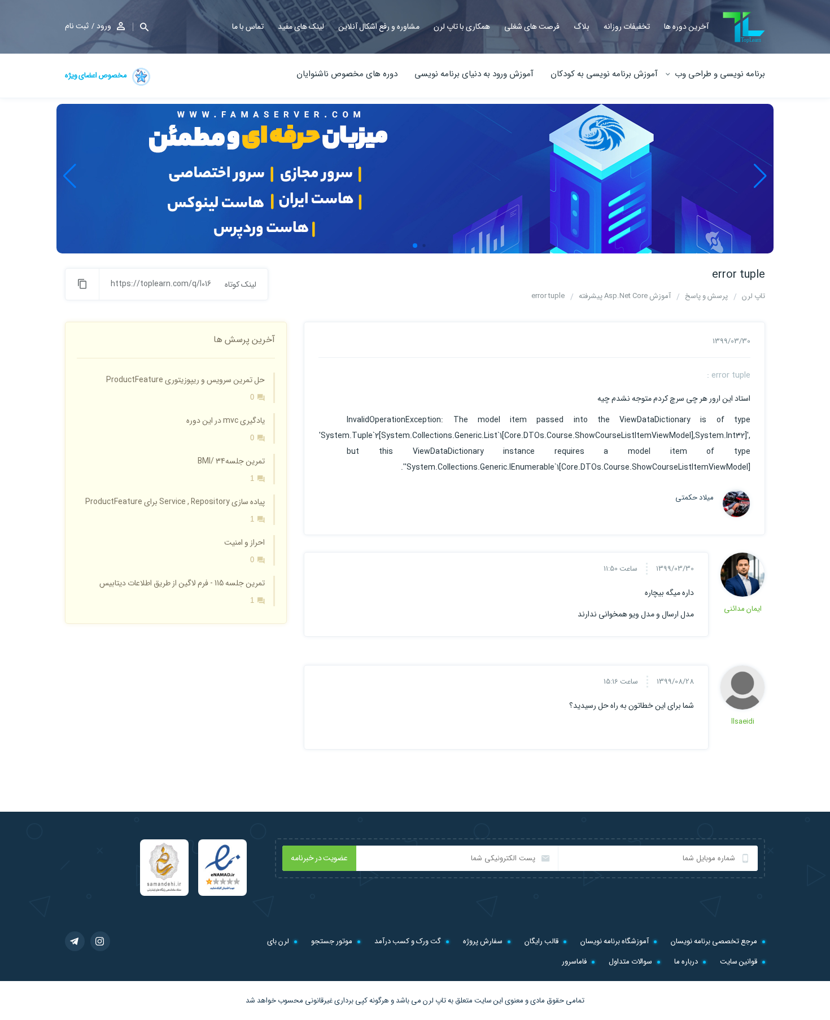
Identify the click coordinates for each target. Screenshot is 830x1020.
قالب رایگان (541, 941)
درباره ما (686, 962)
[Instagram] (100, 941)
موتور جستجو (331, 941)
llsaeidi (742, 722)
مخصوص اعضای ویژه (96, 75)
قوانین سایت (738, 962)
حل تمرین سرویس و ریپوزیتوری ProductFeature (185, 380)
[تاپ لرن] (744, 27)
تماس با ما (248, 26)
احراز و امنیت (244, 542)
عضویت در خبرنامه (319, 858)
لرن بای (278, 941)
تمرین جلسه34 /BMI (231, 461)
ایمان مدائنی (743, 609)
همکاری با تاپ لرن (462, 26)
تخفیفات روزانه (627, 26)
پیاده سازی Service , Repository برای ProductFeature (175, 502)
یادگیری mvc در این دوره (225, 420)
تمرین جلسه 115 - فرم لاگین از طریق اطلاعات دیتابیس (182, 583)
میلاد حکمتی (694, 498)
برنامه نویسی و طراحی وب (720, 74)
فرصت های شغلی (532, 26)
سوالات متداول (630, 962)
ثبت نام (77, 26)
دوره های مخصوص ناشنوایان (346, 74)
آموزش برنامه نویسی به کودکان (604, 74)
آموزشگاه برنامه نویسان (614, 941)
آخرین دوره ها (686, 26)
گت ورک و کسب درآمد (407, 941)
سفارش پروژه (483, 941)
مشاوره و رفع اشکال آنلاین (379, 26)
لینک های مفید (301, 26)
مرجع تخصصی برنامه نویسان (714, 941)
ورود (104, 26)
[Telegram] (75, 941)
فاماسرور (574, 962)
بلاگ (581, 26)
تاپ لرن (434, 1000)
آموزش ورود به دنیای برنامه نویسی (474, 74)
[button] (140, 27)
